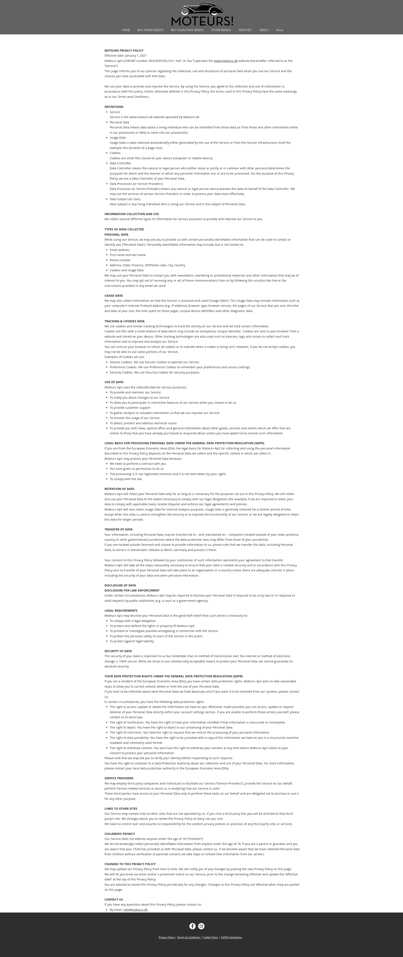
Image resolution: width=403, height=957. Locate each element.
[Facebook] (192, 926)
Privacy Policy (167, 937)
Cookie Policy (210, 937)
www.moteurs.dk (226, 61)
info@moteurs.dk (135, 910)
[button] (150, 30)
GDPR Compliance (231, 937)
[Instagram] (201, 926)
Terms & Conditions (189, 937)
